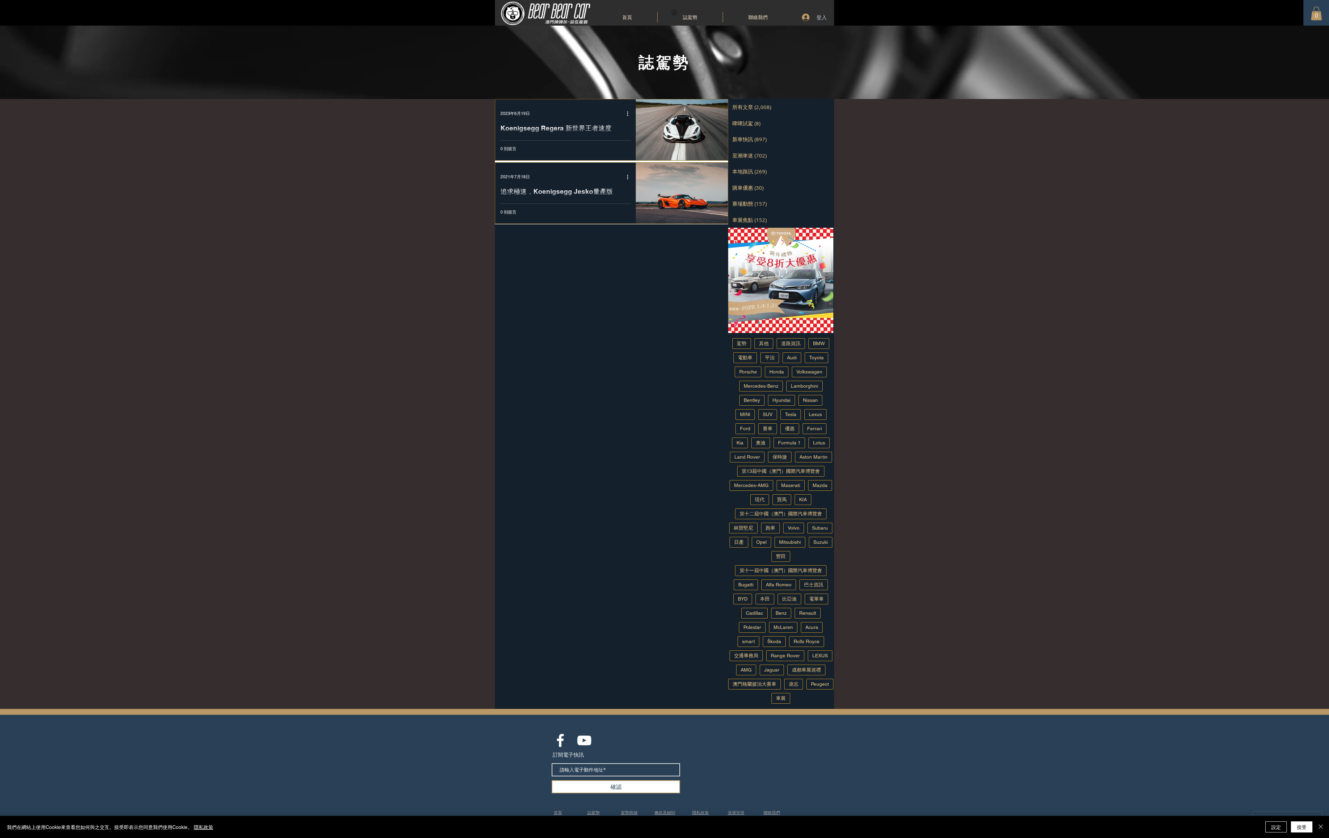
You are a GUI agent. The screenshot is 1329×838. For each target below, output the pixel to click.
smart (748, 641)
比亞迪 (789, 599)
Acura (811, 627)
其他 (764, 343)
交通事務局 (746, 655)
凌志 (793, 684)
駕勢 (742, 343)
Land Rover (747, 457)
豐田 (781, 556)
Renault (807, 613)
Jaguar (771, 670)
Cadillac (754, 613)
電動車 (745, 357)
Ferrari (814, 428)
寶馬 (782, 499)
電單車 (816, 599)
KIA (803, 499)
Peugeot (820, 684)
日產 (739, 542)
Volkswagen (809, 372)
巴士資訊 (813, 584)
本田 (765, 599)
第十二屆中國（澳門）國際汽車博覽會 (781, 513)
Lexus (815, 414)
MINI (745, 414)
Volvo (793, 528)
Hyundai (781, 400)
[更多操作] (630, 113)
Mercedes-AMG (751, 485)
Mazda (820, 485)
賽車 (767, 428)
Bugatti (745, 584)
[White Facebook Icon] (560, 740)
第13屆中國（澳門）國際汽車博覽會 (781, 471)
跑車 (770, 528)
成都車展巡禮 (806, 670)
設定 (1276, 826)
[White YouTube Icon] (584, 740)
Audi (792, 357)
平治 (770, 357)
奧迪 (761, 442)
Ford (745, 428)
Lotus (819, 442)
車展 (781, 698)
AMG (746, 670)
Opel (761, 542)
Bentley (752, 400)
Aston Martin (813, 457)
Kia (739, 442)
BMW (819, 343)
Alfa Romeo (779, 584)
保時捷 (779, 457)
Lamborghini (804, 386)
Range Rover (785, 655)
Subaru (820, 528)
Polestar (752, 627)
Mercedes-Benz (761, 386)
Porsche (748, 372)
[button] (1316, 13)
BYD (743, 599)
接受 (1302, 826)
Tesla (790, 414)
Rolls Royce (807, 641)
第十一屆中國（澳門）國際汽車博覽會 (781, 570)
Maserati (790, 485)
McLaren (783, 627)
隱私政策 (203, 826)
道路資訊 (791, 343)
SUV (767, 414)
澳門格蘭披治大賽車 (754, 684)
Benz (781, 613)
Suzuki (820, 542)
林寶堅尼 (743, 528)
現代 (760, 499)
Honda (776, 372)
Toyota (816, 357)
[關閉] (1321, 826)
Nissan (810, 400)
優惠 (790, 428)
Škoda (774, 641)
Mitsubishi (790, 542)
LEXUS (820, 655)
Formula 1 (789, 442)
